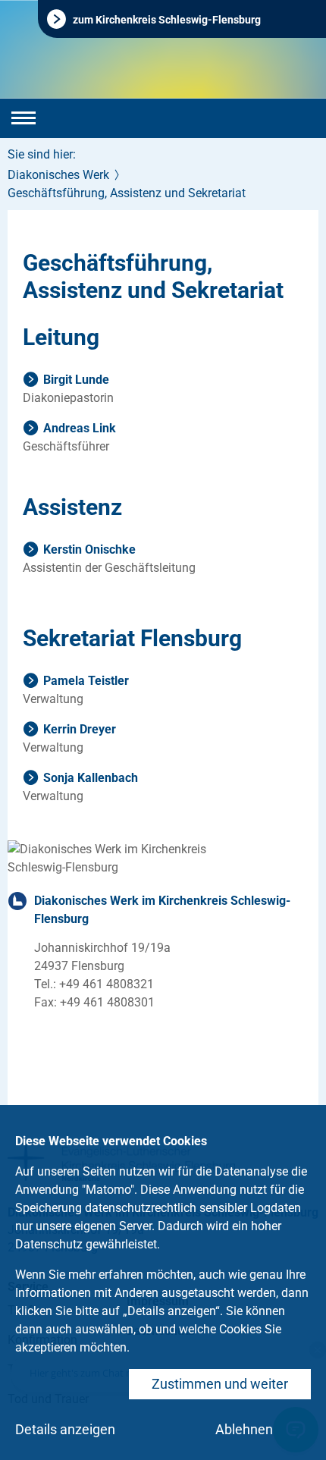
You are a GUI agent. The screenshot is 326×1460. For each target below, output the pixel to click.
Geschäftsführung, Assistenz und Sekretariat (127, 193)
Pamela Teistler (86, 680)
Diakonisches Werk (58, 175)
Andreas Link (79, 428)
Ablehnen (244, 1429)
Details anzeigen (65, 1429)
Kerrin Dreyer (79, 729)
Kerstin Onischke (89, 549)
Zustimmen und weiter (220, 1384)
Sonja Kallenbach (90, 778)
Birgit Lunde (76, 379)
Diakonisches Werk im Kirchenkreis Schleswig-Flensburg (162, 909)
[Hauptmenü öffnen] (23, 118)
